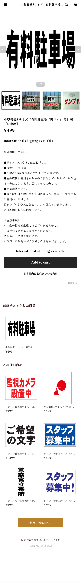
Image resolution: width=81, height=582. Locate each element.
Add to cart (40, 262)
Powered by (36, 545)
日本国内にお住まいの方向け (40, 273)
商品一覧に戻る (40, 523)
